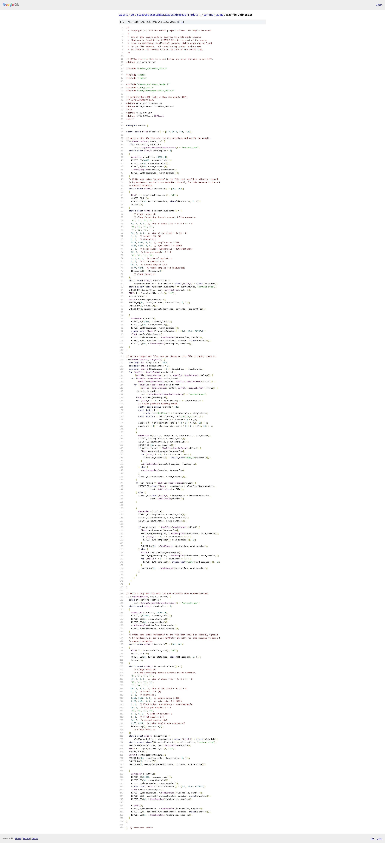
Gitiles (18, 838)
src (132, 14)
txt (372, 838)
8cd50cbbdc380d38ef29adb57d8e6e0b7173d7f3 (167, 14)
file (180, 22)
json (379, 838)
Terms (35, 838)
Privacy (26, 838)
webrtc (123, 14)
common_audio (213, 14)
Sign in (379, 4)
